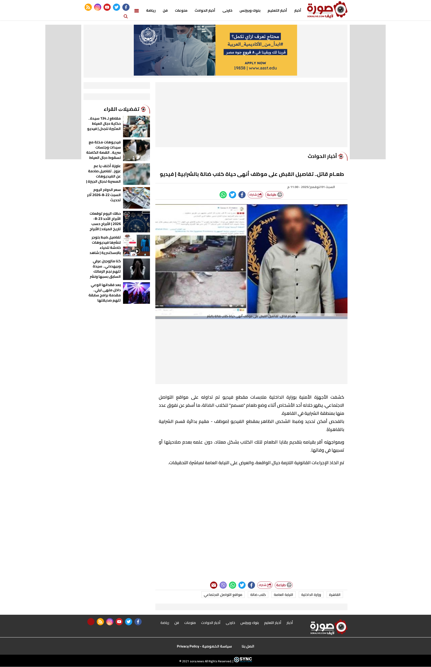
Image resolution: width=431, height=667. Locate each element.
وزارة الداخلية (311, 594)
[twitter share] (232, 194)
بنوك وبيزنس (250, 10)
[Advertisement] (251, 115)
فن (165, 10)
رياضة (151, 10)
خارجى (227, 10)
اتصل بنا (248, 646)
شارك (253, 194)
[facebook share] (242, 194)
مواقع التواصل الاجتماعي (223, 594)
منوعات (181, 10)
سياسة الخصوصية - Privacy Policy (204, 646)
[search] (126, 16)
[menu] (136, 10)
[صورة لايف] (327, 9)
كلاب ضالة (258, 594)
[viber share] (223, 585)
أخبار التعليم (277, 10)
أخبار (297, 10)
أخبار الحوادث (205, 10)
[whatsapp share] (223, 194)
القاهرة (335, 594)
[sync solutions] (242, 661)
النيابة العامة (283, 594)
